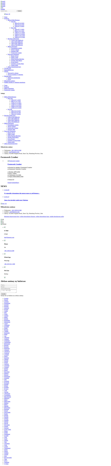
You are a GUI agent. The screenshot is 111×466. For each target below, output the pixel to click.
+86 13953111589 (16, 150)
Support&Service (9, 70)
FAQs (9, 79)
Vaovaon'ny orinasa (13, 73)
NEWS (6, 71)
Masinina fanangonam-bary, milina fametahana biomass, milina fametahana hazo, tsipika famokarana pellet (34, 216)
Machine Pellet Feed (13, 38)
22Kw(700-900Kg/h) (17, 45)
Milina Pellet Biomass (14, 20)
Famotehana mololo (16, 48)
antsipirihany (15, 182)
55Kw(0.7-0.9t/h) (19, 26)
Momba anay (7, 76)
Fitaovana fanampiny (13, 54)
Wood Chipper (15, 49)
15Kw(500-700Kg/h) (17, 43)
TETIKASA (7, 68)
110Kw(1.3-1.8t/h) (20, 32)
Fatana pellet (14, 65)
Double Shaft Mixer (16, 60)
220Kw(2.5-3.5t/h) (20, 37)
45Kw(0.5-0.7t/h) (19, 24)
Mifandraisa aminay (9, 81)
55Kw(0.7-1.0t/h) (19, 29)
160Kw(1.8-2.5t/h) (20, 35)
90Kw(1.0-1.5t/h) (19, 31)
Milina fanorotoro (12, 46)
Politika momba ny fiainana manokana (14, 82)
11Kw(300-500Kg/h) (17, 42)
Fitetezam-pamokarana (14, 77)
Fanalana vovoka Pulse (17, 63)
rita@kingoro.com (14, 152)
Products (6, 18)
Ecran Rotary (14, 62)
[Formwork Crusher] (14, 161)
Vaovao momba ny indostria (15, 74)
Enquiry (10, 182)
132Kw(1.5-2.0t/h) (20, 34)
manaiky (3, 294)
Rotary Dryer (14, 56)
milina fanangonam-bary (14, 67)
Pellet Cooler (14, 57)
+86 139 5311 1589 (9, 264)
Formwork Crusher (16, 53)
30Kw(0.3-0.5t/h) (19, 23)
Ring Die (13, 28)
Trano (5, 17)
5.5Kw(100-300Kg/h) (17, 40)
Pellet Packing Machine (17, 59)
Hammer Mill (14, 51)
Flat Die (13, 21)
